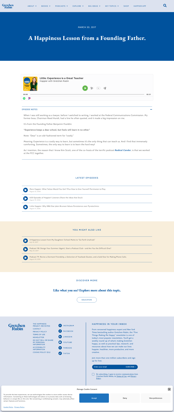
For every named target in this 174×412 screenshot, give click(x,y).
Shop (126, 6)
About (31, 6)
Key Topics (110, 6)
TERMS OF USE (39, 334)
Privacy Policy (19, 407)
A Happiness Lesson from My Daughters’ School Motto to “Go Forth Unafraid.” (62, 240)
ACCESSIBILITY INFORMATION (39, 348)
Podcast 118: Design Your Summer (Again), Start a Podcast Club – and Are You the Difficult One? (70, 248)
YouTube (67, 342)
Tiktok (66, 353)
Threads (67, 348)
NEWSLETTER (38, 337)
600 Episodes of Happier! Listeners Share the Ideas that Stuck (56, 198)
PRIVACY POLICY (40, 332)
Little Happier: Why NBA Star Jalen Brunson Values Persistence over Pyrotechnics (64, 206)
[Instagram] (60, 325)
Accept (94, 398)
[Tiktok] (60, 353)
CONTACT (37, 329)
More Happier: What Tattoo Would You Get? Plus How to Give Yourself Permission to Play (68, 189)
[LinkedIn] (60, 336)
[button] (169, 389)
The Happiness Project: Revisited (41, 325)
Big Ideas (93, 6)
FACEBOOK (68, 331)
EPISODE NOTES (29, 109)
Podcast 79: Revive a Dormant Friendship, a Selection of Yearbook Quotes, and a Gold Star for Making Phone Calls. (78, 257)
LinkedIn (67, 337)
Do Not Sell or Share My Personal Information (43, 342)
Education (87, 300)
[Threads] (60, 347)
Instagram (68, 326)
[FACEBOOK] (60, 331)
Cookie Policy (8, 407)
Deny (125, 398)
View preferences (155, 398)
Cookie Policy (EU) (41, 352)
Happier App (140, 6)
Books (44, 6)
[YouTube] (60, 342)
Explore (77, 6)
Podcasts (60, 6)
